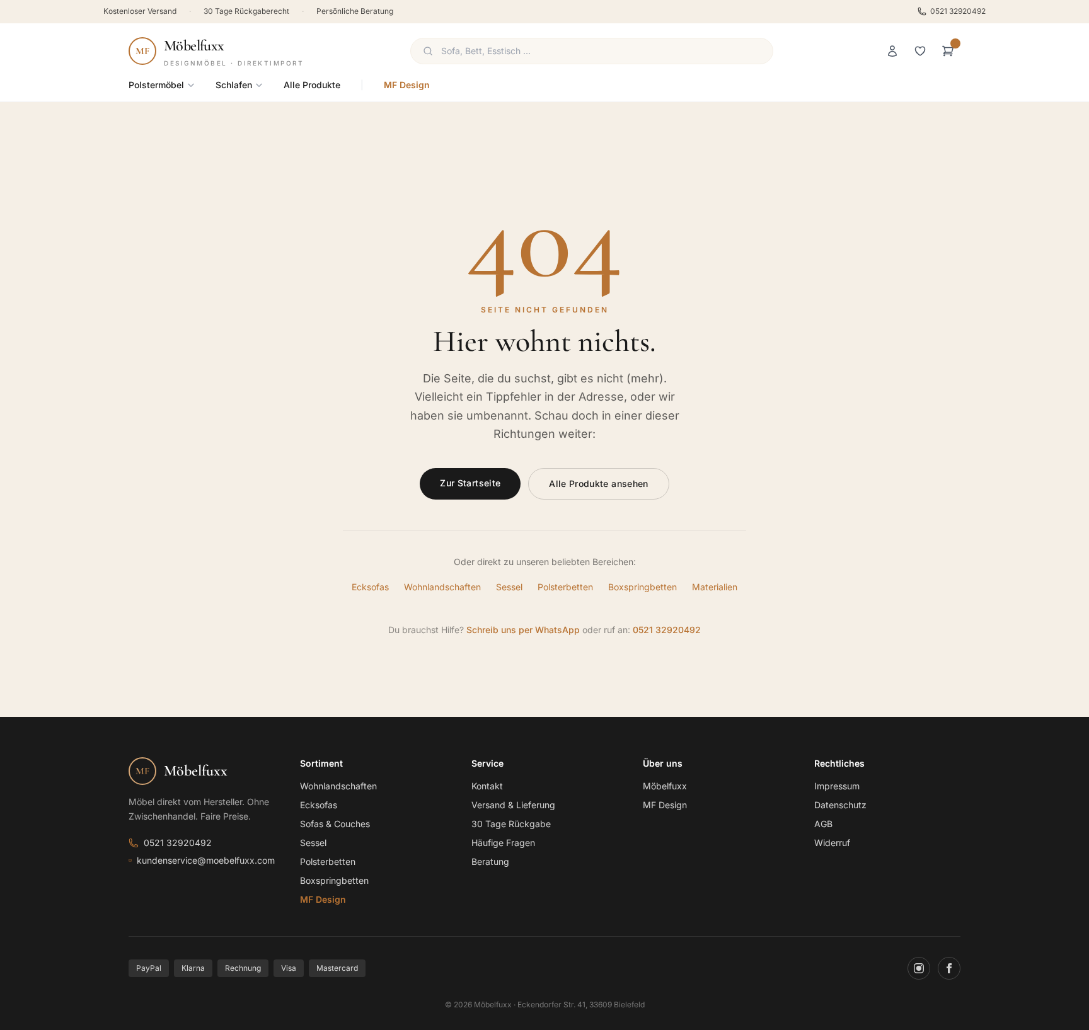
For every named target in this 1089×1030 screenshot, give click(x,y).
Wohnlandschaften (442, 586)
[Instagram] (919, 968)
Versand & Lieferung (513, 804)
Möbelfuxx (665, 786)
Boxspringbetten (642, 586)
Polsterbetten (565, 586)
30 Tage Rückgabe (511, 823)
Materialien (714, 586)
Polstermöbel (156, 84)
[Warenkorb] (947, 51)
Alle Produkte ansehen (598, 483)
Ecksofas (370, 586)
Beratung (490, 861)
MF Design (407, 84)
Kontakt (487, 786)
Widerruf (832, 842)
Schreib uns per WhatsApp (523, 629)
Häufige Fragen (503, 842)
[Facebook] (949, 968)
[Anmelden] (892, 51)
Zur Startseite (470, 483)
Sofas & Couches (335, 823)
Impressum (837, 786)
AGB (823, 823)
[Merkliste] (920, 51)
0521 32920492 (958, 11)
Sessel (509, 586)
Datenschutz (840, 804)
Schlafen (234, 84)
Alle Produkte (312, 84)
